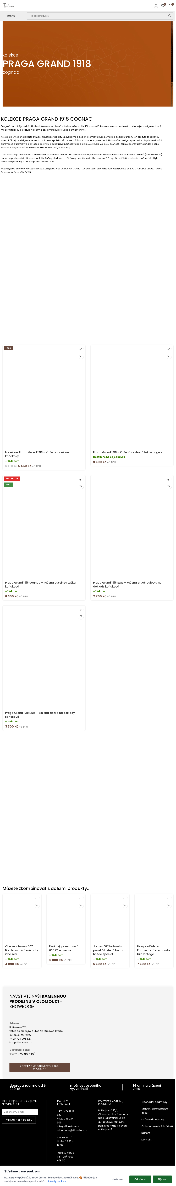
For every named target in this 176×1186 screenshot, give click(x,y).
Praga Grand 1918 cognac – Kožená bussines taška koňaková (40, 584)
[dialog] (88, 1176)
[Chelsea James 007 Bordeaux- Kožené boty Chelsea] (22, 918)
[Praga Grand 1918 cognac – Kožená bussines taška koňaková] (44, 527)
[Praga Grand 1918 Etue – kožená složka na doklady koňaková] (44, 657)
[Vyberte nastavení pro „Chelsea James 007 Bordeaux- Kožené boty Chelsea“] (37, 899)
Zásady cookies (57, 1181)
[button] (81, 350)
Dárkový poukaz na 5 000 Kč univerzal (63, 948)
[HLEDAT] (169, 16)
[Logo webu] (9, 5)
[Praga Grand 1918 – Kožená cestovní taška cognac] (132, 397)
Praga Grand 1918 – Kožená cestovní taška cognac (128, 452)
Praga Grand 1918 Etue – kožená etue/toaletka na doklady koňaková (127, 584)
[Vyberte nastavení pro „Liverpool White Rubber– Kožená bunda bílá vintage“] (169, 899)
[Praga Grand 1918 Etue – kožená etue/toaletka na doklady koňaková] (132, 527)
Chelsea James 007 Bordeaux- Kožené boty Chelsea (21, 950)
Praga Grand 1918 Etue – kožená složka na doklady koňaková (40, 715)
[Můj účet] (156, 5)
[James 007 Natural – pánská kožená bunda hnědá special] (110, 918)
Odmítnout (140, 1179)
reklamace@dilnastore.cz (72, 1130)
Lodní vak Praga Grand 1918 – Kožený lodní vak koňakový (37, 454)
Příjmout (162, 1179)
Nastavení (117, 1179)
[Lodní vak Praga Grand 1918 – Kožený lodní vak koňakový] (44, 397)
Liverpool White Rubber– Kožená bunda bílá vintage (153, 950)
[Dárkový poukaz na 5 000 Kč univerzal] (66, 918)
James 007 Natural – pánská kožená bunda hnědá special (108, 950)
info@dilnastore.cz (68, 1126)
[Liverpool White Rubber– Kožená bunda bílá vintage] (154, 918)
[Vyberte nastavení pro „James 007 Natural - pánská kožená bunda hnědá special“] (125, 899)
